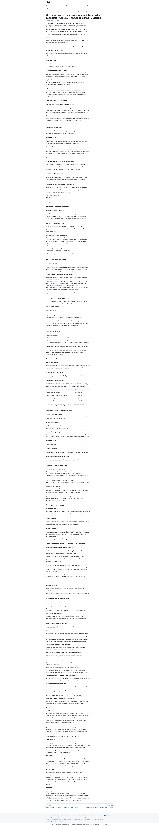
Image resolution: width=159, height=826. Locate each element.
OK (106, 824)
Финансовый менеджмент (98, 6)
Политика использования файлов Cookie (87, 815)
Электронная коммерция (72, 6)
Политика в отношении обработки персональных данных (63, 815)
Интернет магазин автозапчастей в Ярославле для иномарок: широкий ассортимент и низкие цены (97, 807)
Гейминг (66, 821)
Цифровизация (49, 6)
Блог (47, 815)
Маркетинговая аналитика (52, 8)
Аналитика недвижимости (87, 819)
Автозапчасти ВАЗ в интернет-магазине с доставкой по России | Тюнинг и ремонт (62, 807)
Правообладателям (50, 817)
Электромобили (59, 821)
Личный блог (54, 11)
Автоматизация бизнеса (85, 6)
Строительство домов (60, 6)
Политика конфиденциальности (105, 815)
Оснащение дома (50, 821)
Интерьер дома (76, 819)
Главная (47, 11)
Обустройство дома (99, 819)
